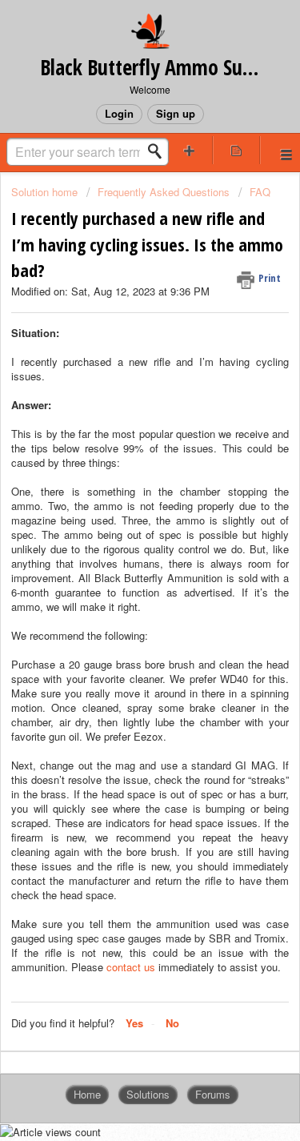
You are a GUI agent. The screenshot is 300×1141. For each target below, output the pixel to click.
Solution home (46, 191)
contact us (130, 966)
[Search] (159, 151)
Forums (212, 1094)
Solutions (148, 1094)
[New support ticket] (189, 150)
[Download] (121, 565)
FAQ (260, 191)
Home (87, 1094)
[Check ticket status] (236, 150)
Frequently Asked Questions (164, 191)
